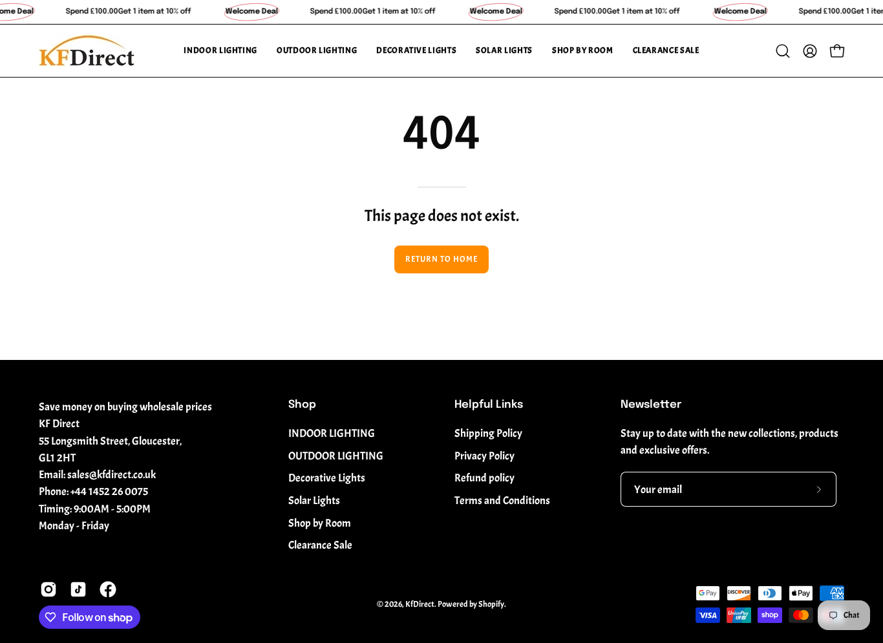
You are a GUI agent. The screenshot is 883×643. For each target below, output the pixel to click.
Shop (302, 404)
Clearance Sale (320, 545)
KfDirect (419, 604)
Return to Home (441, 259)
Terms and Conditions (502, 500)
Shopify (491, 604)
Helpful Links (488, 404)
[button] (220, 51)
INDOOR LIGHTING (331, 433)
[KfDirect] (87, 50)
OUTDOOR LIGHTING (335, 456)
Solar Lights (314, 500)
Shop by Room (319, 523)
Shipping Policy (488, 433)
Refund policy (484, 478)
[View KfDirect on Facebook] (108, 589)
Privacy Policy (484, 456)
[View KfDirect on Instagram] (48, 589)
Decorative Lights (326, 478)
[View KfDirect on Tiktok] (78, 589)
